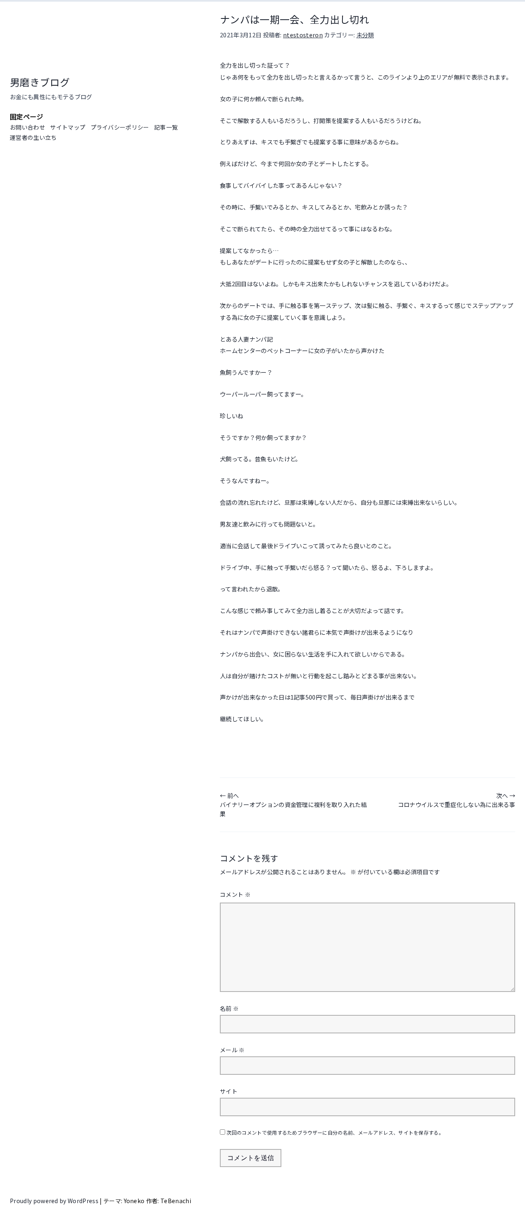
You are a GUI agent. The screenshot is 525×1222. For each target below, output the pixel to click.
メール (232, 1050)
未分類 (365, 34)
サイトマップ (67, 127)
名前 (229, 1008)
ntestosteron (303, 34)
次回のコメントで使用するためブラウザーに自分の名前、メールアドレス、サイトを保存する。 (335, 1132)
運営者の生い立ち (33, 137)
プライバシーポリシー (120, 127)
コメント (235, 894)
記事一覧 (166, 127)
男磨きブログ (40, 82)
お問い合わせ (27, 127)
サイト (228, 1091)
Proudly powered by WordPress (55, 1201)
